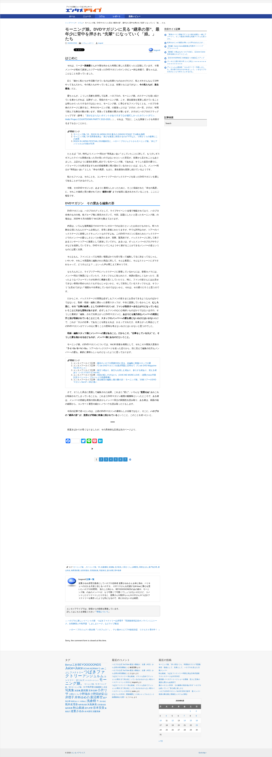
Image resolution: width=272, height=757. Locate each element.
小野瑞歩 (84, 693)
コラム (102, 16)
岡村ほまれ (143, 567)
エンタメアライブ (78, 753)
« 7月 (161, 741)
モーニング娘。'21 (90, 684)
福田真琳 (69, 708)
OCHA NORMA (90, 668)
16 (197, 721)
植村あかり (75, 701)
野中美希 (117, 570)
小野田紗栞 (97, 693)
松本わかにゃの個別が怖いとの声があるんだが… (186, 43)
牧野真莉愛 (75, 570)
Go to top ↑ (203, 753)
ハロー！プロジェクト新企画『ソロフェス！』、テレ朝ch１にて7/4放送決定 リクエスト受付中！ (114, 629)
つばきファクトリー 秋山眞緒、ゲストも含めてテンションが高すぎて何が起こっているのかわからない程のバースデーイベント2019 (133, 679)
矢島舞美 (92, 704)
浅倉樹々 (93, 701)
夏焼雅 (84, 690)
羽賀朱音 (102, 570)
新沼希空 (96, 697)
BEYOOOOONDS (89, 664)
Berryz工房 (71, 664)
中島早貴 (90, 687)
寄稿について (102, 612)
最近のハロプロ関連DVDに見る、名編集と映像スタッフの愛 (124, 363)
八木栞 (104, 687)
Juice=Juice (74, 668)
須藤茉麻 (96, 711)
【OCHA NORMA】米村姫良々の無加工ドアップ (185, 58)
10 (161, 721)
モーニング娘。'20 (93, 567)
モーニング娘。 (79, 567)
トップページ (70, 23)
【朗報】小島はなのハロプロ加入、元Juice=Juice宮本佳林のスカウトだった (186, 53)
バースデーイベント (92, 680)
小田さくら (126, 567)
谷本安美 (98, 707)
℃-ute (101, 668)
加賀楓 (111, 567)
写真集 (69, 690)
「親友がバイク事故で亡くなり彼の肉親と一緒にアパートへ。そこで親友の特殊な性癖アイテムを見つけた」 (186, 36)
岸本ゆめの (82, 697)
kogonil (100, 43)
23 (197, 725)
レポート (117, 16)
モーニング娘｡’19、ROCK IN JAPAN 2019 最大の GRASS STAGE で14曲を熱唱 (109, 134)
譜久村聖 (110, 570)
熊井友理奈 (71, 704)
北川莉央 (118, 567)
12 (173, 721)
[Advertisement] (86, 484)
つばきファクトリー (85, 673)
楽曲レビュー (135, 16)
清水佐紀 (103, 701)
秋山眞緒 (78, 707)
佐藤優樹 (104, 567)
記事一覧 (90, 579)
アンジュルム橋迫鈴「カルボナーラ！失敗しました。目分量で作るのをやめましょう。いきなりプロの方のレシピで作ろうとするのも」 (186, 69)
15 (191, 721)
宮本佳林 (93, 690)
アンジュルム (93, 676)
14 (185, 721)
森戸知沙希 (153, 567)
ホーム (72, 16)
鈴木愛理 (88, 711)
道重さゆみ (77, 711)
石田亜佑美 (94, 570)
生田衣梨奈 (84, 570)
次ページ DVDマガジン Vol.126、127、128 (112, 449)
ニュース (87, 16)
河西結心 (83, 701)
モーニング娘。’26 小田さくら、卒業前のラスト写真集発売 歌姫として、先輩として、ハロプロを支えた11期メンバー (180, 667)
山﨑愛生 (135, 567)
